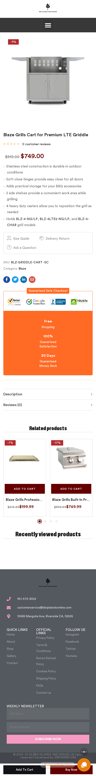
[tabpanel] (25, 478)
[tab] (48, 394)
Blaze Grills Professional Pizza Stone (25, 500)
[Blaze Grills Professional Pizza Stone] (25, 460)
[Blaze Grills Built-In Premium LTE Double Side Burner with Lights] (71, 460)
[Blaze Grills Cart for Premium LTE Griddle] (6, 279)
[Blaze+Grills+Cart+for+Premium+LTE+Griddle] (15, 279)
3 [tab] (51, 521)
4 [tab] (56, 521)
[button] (48, 25)
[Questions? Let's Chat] (84, 765)
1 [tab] (40, 521)
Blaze (22, 268)
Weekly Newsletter (25, 706)
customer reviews (36, 144)
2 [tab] (45, 521)
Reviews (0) (12, 405)
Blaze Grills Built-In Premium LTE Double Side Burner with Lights (71, 500)
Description (12, 394)
